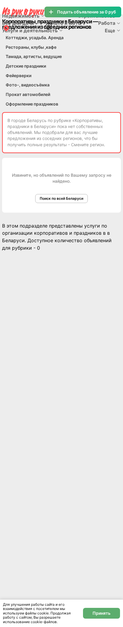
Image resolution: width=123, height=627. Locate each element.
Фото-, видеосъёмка (28, 84)
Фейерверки (18, 75)
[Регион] (6, 28)
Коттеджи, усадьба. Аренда (35, 37)
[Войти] (48, 26)
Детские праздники (26, 65)
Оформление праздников (32, 103)
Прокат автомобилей (28, 94)
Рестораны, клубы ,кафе (31, 47)
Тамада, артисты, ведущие (34, 56)
